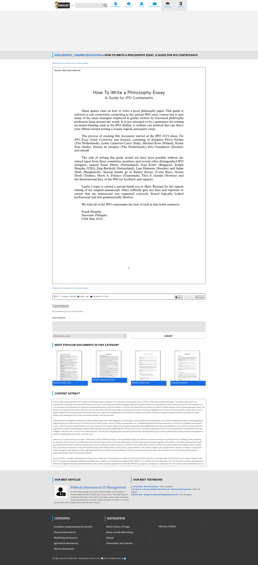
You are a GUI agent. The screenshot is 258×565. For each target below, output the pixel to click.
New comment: (59, 318)
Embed (200, 297)
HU (73, 5)
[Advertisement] (129, 31)
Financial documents (65, 532)
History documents (64, 548)
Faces (141, 6)
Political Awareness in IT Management (98, 487)
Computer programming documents (73, 526)
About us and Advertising (119, 532)
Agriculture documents (66, 543)
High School (155, 6)
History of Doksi (167, 526)
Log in (180, 6)
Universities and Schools (119, 543)
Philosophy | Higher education (78, 55)
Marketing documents (66, 537)
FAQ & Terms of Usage (118, 526)
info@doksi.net (115, 558)
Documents (115, 6)
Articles (128, 6)
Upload (167, 6)
